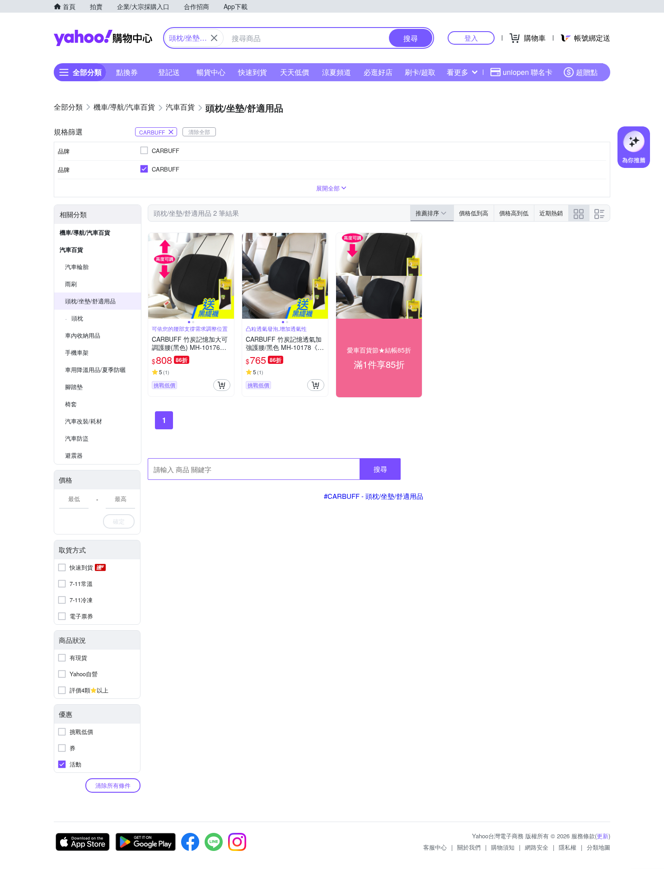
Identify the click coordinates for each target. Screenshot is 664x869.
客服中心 (435, 847)
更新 (602, 836)
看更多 (457, 72)
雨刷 (71, 283)
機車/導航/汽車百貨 (85, 232)
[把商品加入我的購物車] (221, 385)
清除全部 (199, 131)
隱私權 (567, 847)
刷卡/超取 (420, 72)
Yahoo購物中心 (103, 38)
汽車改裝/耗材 (83, 421)
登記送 (169, 72)
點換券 (127, 72)
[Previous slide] (154, 276)
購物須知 (502, 847)
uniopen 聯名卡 (527, 72)
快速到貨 (252, 72)
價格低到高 (473, 213)
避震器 (74, 455)
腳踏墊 (74, 386)
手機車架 (77, 352)
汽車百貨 (71, 249)
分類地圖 (598, 847)
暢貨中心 (210, 72)
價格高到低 (513, 213)
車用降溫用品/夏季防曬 (95, 369)
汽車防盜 (77, 438)
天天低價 (294, 72)
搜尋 (380, 469)
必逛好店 (378, 72)
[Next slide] (228, 276)
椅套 (71, 404)
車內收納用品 (82, 335)
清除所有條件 (113, 785)
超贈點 (587, 72)
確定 (119, 521)
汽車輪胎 (77, 266)
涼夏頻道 (336, 72)
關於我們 (469, 847)
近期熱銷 (551, 213)
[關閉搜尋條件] (214, 38)
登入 (471, 37)
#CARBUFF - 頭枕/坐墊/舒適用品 (373, 496)
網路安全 (536, 847)
